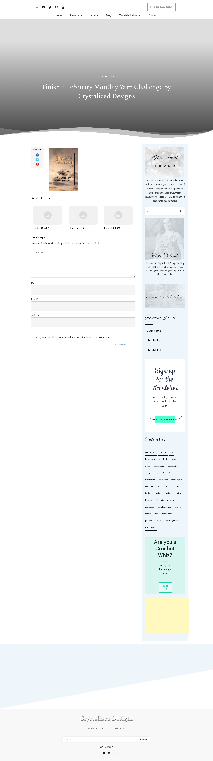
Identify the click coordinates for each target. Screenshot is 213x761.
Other (156, 514)
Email (34, 299)
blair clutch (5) (83, 218)
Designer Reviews (173, 466)
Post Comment (119, 344)
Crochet (147, 466)
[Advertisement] (106, 53)
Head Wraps (169, 493)
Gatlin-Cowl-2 (47, 218)
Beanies (165, 459)
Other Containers (167, 514)
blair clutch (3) (118, 218)
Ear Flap (147, 473)
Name (34, 283)
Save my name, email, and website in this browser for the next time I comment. (71, 337)
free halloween (163, 479)
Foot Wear (157, 473)
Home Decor (149, 500)
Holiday (179, 493)
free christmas (168, 473)
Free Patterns (149, 486)
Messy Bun (170, 500)
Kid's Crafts (160, 500)
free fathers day (150, 479)
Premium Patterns (172, 520)
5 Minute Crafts (150, 452)
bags (171, 452)
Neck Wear (178, 507)
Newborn (148, 514)
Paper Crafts (149, 520)
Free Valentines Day (163, 486)
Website (35, 315)
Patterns (159, 520)
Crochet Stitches (159, 466)
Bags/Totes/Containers (152, 459)
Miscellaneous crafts (164, 507)
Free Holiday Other (176, 479)
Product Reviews (150, 527)
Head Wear (159, 493)
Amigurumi (162, 452)
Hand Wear (148, 493)
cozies (174, 459)
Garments (175, 486)
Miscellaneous (149, 507)
